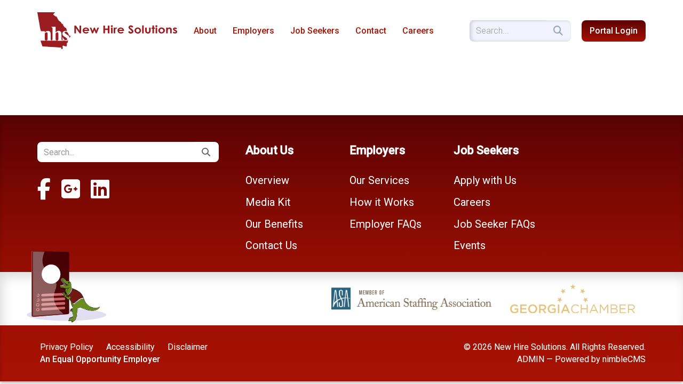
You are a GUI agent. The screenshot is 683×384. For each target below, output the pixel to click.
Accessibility (130, 347)
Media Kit (268, 202)
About (205, 31)
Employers (253, 31)
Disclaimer (188, 347)
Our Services (379, 180)
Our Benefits (274, 224)
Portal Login (614, 31)
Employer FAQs (386, 224)
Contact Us (271, 245)
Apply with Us (485, 180)
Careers (418, 31)
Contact (370, 31)
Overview (267, 180)
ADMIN (530, 359)
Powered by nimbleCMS (600, 359)
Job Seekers (314, 31)
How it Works (382, 202)
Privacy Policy (66, 347)
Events (470, 245)
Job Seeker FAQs (494, 224)
